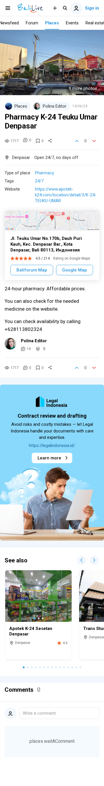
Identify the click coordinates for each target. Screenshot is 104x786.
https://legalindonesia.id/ (52, 445)
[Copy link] (50, 141)
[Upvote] (77, 141)
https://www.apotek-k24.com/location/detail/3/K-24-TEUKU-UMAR (65, 194)
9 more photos (83, 88)
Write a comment (39, 713)
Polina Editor (34, 340)
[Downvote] (94, 141)
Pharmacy (44, 172)
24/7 (39, 181)
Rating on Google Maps (71, 258)
